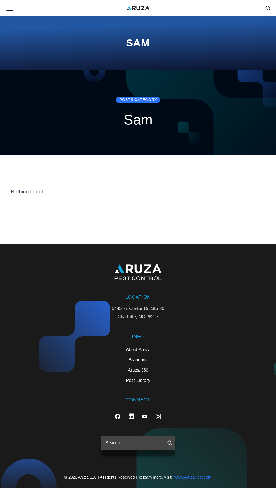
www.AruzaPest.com (193, 477)
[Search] (170, 443)
